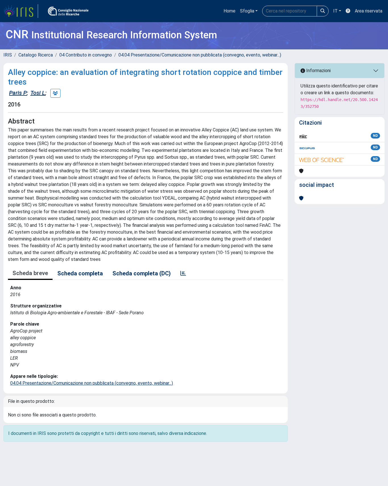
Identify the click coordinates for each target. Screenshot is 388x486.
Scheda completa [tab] (80, 273)
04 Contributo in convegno (85, 55)
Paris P (18, 92)
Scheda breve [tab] (30, 273)
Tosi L (37, 92)
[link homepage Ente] (68, 11)
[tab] (183, 273)
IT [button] (335, 11)
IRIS (7, 55)
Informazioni (318, 70)
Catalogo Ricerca (35, 55)
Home (229, 11)
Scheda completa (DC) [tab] (141, 273)
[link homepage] (20, 11)
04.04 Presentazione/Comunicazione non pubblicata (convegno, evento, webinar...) (199, 55)
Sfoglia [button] (247, 11)
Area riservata (368, 11)
